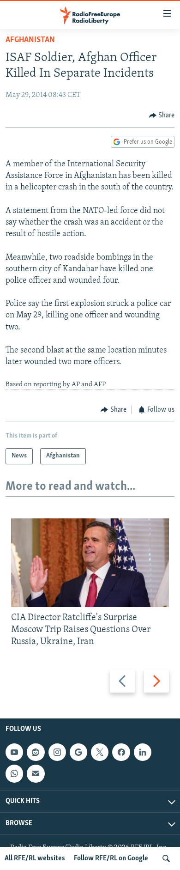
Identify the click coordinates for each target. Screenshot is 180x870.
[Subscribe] (35, 773)
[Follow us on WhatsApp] (14, 773)
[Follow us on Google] (78, 752)
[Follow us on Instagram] (57, 752)
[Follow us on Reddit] (35, 752)
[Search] (166, 858)
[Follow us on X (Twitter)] (99, 752)
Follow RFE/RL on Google (111, 858)
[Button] (162, 116)
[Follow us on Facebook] (121, 752)
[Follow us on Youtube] (14, 752)
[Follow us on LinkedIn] (142, 752)
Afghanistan (30, 40)
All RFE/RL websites (35, 858)
